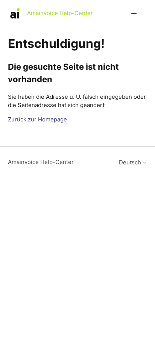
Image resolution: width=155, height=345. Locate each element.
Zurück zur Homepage (37, 119)
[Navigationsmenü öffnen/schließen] (133, 14)
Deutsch (131, 162)
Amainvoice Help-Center (41, 162)
